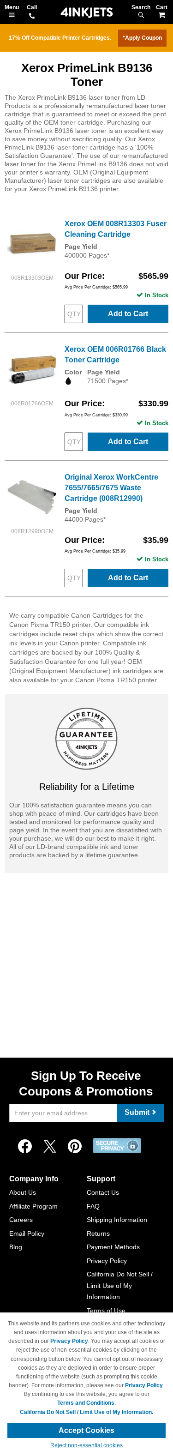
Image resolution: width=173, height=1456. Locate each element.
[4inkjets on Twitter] (50, 1147)
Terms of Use (106, 1310)
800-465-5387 (32, 17)
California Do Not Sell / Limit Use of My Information (120, 1285)
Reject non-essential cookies (86, 1445)
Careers (21, 1219)
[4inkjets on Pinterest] (75, 1147)
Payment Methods (113, 1247)
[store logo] (86, 12)
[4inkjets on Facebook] (25, 1147)
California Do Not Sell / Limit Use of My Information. (86, 1412)
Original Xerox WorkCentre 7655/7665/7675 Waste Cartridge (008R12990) (111, 487)
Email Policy (26, 1233)
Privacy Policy (107, 1260)
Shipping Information (117, 1219)
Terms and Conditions (85, 1403)
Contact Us (103, 1192)
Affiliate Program (33, 1206)
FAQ (93, 1206)
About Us (22, 1192)
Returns (98, 1233)
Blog (15, 1247)
